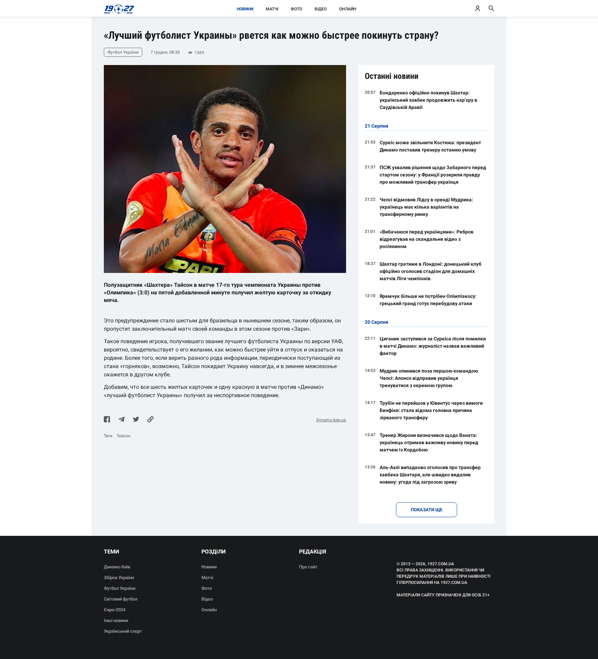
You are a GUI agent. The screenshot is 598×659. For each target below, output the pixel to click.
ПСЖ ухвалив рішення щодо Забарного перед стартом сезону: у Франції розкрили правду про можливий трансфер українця (433, 175)
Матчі (272, 9)
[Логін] (477, 8)
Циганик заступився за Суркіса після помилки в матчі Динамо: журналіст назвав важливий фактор (433, 346)
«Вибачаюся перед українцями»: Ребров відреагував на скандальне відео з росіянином (426, 239)
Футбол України (119, 588)
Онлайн (347, 9)
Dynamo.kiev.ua (331, 420)
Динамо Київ (117, 566)
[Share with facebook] (107, 420)
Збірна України (119, 577)
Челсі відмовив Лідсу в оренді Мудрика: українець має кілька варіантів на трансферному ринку (426, 207)
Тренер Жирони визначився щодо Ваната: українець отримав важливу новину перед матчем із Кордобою (429, 442)
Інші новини (116, 620)
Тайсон (123, 435)
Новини (245, 9)
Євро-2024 (114, 609)
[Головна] (117, 8)
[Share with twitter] (136, 420)
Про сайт (308, 566)
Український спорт (123, 631)
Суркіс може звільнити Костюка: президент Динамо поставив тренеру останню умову (430, 146)
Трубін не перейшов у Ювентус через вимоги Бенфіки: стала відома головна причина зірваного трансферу (431, 410)
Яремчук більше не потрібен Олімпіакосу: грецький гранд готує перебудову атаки (428, 299)
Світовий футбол (120, 599)
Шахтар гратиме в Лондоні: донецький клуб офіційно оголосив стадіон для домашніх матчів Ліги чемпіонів (430, 271)
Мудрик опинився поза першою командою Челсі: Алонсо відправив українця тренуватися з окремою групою (429, 378)
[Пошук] (491, 8)
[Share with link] (150, 420)
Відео (321, 9)
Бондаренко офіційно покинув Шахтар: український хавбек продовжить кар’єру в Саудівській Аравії (428, 100)
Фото (296, 9)
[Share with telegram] (121, 420)
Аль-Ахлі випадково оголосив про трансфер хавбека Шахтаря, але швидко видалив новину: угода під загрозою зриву (430, 475)
